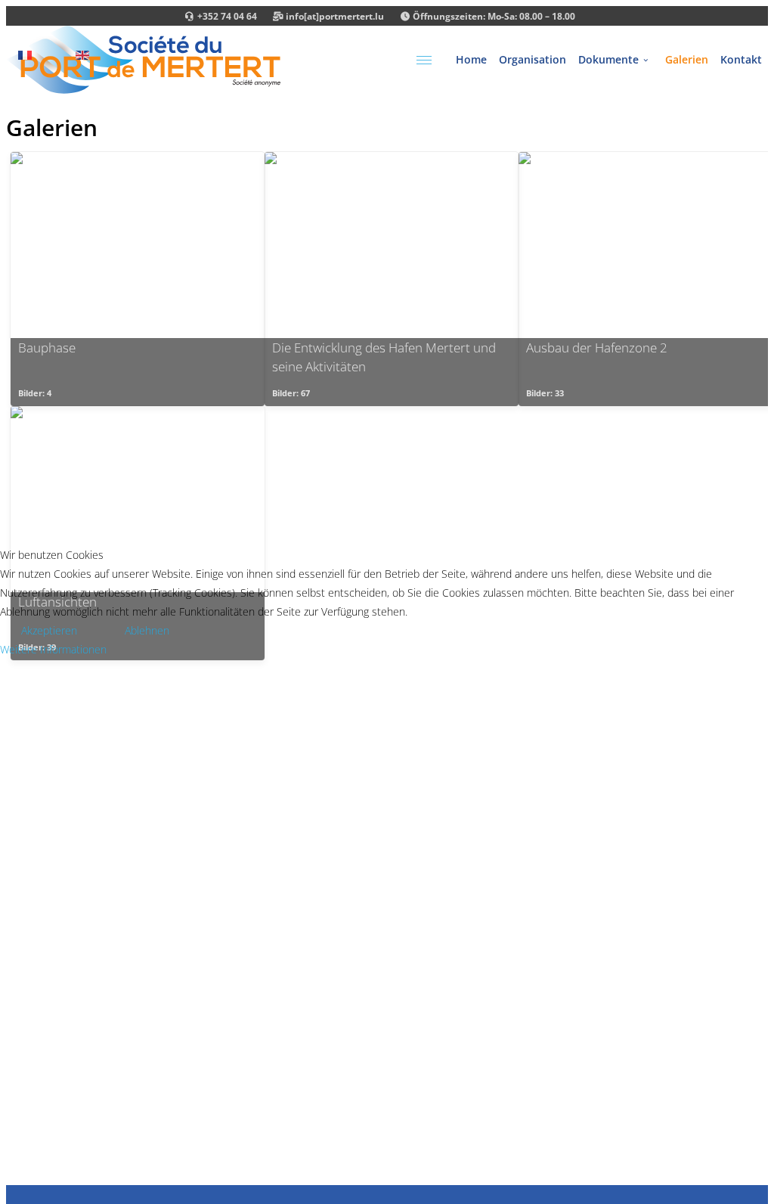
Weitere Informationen (53, 649)
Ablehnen (147, 630)
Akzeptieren (49, 630)
